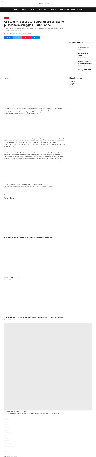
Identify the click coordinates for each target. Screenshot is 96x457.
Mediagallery (64, 9)
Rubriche (33, 9)
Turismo (6, 437)
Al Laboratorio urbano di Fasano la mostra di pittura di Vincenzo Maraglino (33, 186)
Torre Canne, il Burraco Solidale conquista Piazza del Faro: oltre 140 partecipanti (28, 237)
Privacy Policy (7, 454)
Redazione (11, 33)
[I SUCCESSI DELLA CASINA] (34, 259)
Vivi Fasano (43, 9)
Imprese (6, 438)
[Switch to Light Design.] (83, 3)
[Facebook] (4, 80)
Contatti (6, 451)
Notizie (16, 9)
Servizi (5, 435)
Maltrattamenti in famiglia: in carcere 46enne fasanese (28, 184)
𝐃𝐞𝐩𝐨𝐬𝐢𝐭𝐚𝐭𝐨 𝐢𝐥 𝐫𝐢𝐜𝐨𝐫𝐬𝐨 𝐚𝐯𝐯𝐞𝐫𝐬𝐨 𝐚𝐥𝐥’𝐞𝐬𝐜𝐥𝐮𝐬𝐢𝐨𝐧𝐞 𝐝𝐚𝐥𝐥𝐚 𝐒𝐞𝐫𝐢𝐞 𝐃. (84, 62)
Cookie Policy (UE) (8, 453)
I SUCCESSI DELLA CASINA (11, 277)
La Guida (6, 445)
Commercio (7, 440)
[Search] (80, 3)
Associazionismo (8, 443)
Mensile (53, 9)
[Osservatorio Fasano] (19, 3)
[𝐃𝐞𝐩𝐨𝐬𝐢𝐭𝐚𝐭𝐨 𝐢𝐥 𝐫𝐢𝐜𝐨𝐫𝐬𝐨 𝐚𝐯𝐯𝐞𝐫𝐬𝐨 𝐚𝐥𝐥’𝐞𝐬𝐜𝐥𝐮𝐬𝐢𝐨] (73, 63)
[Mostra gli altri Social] (41, 37)
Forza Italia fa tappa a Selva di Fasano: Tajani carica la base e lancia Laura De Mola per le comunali (33, 317)
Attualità (7, 17)
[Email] (4, 88)
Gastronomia (7, 442)
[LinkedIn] (4, 83)
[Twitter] (4, 81)
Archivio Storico (76, 9)
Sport (24, 9)
